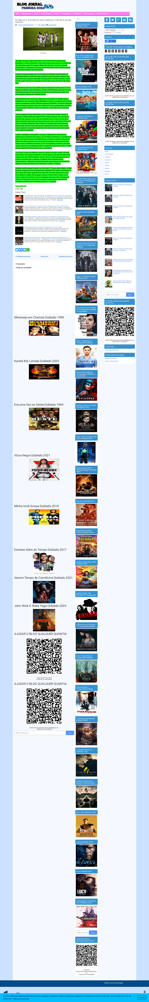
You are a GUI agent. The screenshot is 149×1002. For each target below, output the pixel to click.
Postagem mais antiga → (66, 256)
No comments (52, 25)
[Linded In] (125, 22)
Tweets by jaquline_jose (112, 350)
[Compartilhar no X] (20, 189)
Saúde (107, 174)
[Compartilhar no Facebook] (22, 189)
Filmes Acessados (102, 13)
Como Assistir (109, 154)
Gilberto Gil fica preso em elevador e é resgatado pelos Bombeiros (123, 260)
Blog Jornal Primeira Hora (26, 25)
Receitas (107, 171)
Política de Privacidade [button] (21, 999)
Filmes (36, 13)
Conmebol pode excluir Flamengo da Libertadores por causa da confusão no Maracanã (48, 195)
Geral (17, 13)
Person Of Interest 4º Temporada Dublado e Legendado (122, 249)
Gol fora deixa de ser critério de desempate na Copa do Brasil (122, 281)
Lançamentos (66, 13)
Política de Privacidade (111, 361)
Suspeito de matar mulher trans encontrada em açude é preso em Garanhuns (123, 272)
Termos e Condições (111, 358)
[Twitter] (113, 22)
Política (107, 168)
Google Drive (77, 13)
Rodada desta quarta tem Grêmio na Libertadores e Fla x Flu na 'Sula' (43, 227)
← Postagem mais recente (22, 256)
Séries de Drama (46, 13)
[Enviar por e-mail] (16, 189)
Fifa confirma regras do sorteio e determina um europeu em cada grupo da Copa (46, 216)
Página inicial (44, 256)
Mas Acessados (89, 13)
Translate (118, 32)
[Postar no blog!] (18, 189)
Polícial (107, 165)
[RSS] (130, 22)
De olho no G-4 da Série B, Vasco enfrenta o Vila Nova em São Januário (43, 21)
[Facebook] (107, 22)
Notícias (56, 13)
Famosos (107, 160)
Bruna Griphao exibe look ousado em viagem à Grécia (123, 217)
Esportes (43, 25)
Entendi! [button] (142, 997)
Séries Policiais (26, 13)
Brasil (106, 151)
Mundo (107, 162)
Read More (60, 200)
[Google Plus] (119, 22)
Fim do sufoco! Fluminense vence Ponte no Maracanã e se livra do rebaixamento (46, 206)
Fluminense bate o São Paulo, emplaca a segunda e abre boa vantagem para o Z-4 (46, 237)
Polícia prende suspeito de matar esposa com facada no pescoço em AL (122, 229)
